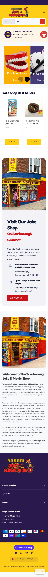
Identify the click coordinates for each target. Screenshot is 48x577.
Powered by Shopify (37, 566)
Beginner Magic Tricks (11, 516)
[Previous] (20, 79)
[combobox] (30, 21)
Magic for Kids (8, 519)
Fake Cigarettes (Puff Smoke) (12, 122)
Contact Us (16, 298)
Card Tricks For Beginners (12, 523)
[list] (24, 34)
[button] (4, 12)
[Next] (27, 79)
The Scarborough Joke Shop (19, 566)
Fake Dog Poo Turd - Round (32, 122)
